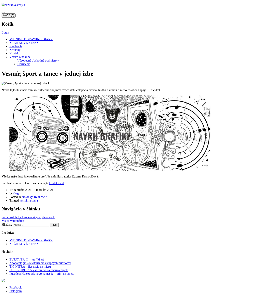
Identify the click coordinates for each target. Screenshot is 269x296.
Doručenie (23, 64)
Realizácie (15, 46)
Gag (16, 193)
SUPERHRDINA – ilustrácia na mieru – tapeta (38, 270)
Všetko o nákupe (20, 57)
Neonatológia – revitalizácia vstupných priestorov (40, 263)
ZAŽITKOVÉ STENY (24, 42)
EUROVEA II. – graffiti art (26, 259)
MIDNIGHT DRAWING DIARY (31, 39)
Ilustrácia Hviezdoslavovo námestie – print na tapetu (41, 273)
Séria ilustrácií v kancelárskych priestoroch (28, 217)
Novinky (14, 49)
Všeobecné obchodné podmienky (38, 60)
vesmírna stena (28, 200)
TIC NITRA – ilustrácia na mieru (30, 266)
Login (5, 32)
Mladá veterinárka (13, 220)
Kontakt (14, 53)
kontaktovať (56, 183)
